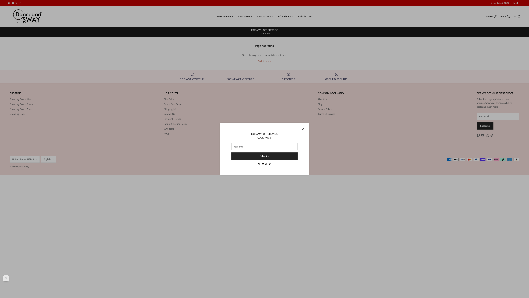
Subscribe (264, 156)
